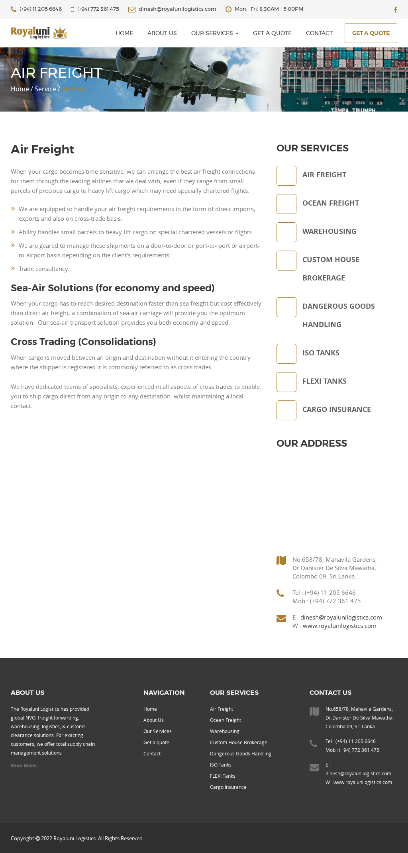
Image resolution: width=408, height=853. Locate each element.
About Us (162, 33)
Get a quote (272, 33)
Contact (319, 33)
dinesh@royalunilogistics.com (341, 617)
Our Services (213, 33)
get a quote (371, 33)
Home (150, 709)
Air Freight (221, 709)
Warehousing (224, 731)
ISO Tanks (220, 764)
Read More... (25, 765)
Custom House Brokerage (238, 742)
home (124, 33)
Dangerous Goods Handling (240, 753)
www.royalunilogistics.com (340, 625)
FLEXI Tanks (222, 776)
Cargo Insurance (228, 787)
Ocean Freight (225, 720)
